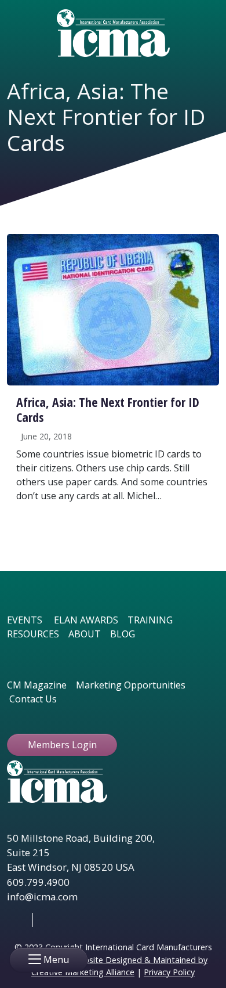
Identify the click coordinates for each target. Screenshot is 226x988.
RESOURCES (33, 634)
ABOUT (84, 634)
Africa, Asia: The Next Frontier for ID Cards (107, 410)
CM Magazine (37, 685)
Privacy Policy (169, 972)
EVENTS (24, 620)
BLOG (122, 634)
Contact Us (33, 699)
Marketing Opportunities (130, 685)
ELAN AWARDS (86, 620)
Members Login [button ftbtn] (62, 744)
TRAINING (150, 620)
